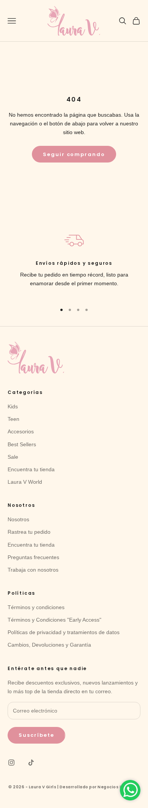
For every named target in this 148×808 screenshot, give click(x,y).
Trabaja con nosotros (33, 570)
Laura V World (25, 482)
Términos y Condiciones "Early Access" (54, 620)
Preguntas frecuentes (33, 557)
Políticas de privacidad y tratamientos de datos (64, 632)
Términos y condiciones (36, 607)
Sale (13, 457)
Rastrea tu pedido (29, 532)
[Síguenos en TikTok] (31, 762)
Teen (13, 419)
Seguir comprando (74, 154)
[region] (74, 264)
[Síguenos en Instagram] (11, 762)
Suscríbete (36, 735)
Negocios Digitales (119, 787)
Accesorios (21, 431)
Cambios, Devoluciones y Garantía (49, 645)
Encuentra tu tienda (31, 469)
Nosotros (18, 519)
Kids (13, 406)
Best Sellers (22, 444)
